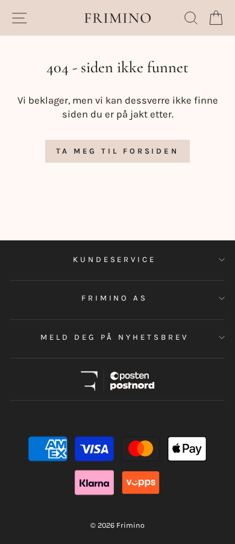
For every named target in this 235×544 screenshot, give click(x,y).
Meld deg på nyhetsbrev (114, 337)
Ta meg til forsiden (117, 150)
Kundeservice (115, 259)
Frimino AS (114, 297)
